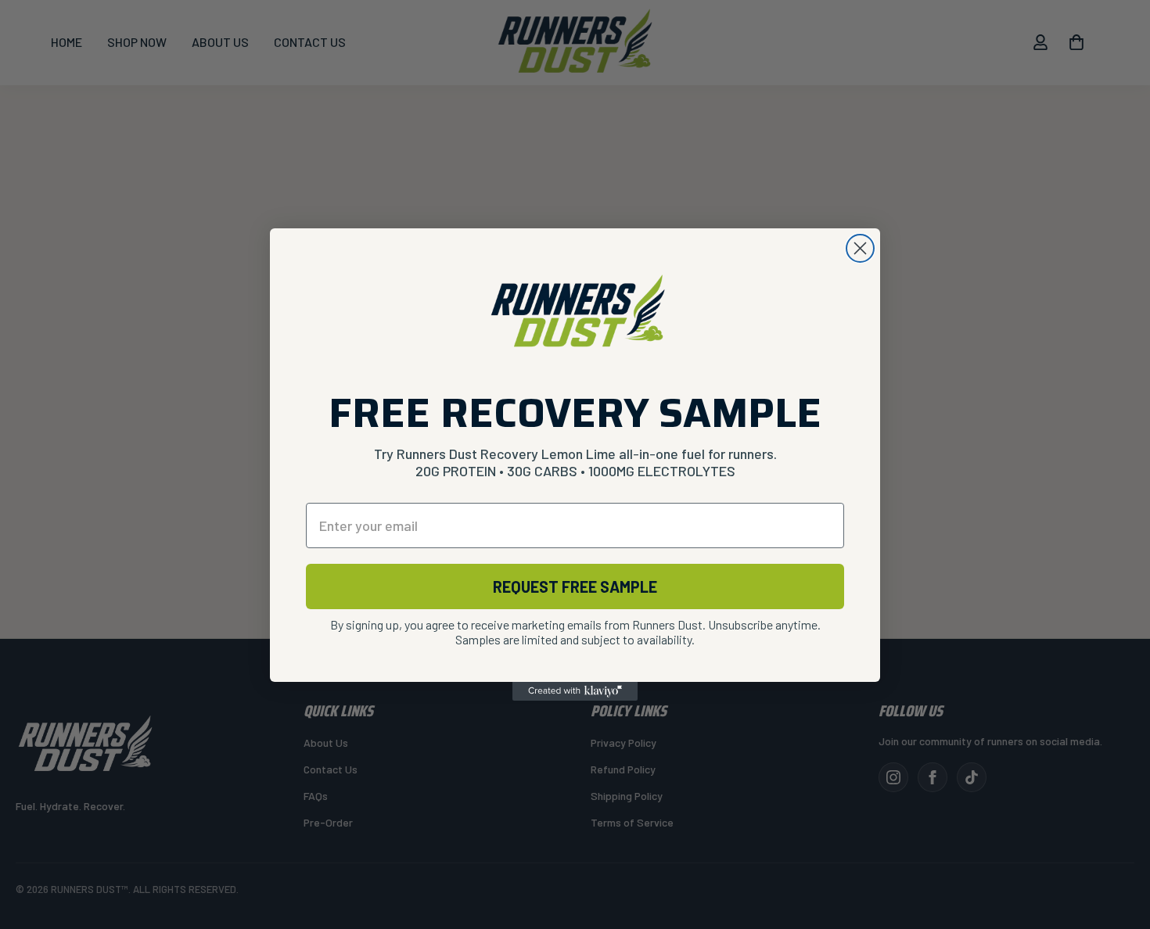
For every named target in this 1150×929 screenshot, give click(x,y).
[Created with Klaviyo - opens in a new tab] (575, 691)
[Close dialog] (860, 248)
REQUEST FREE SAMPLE (575, 586)
